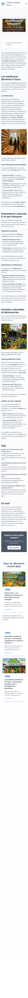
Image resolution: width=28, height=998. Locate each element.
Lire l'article (7, 609)
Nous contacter (14, 548)
